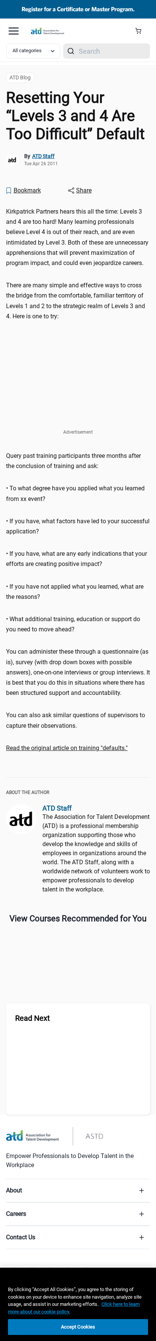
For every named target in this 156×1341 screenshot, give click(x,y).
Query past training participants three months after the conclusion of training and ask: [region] (73, 461)
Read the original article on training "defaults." (67, 748)
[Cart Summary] (141, 31)
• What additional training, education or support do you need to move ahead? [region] (73, 624)
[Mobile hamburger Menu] (13, 31)
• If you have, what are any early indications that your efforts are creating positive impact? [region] (76, 558)
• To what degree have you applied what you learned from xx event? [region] (75, 493)
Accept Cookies (78, 1327)
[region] (78, 748)
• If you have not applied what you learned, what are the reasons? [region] (75, 591)
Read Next (32, 1018)
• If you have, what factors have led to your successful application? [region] (78, 526)
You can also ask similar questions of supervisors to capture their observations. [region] (75, 720)
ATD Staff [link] (43, 156)
